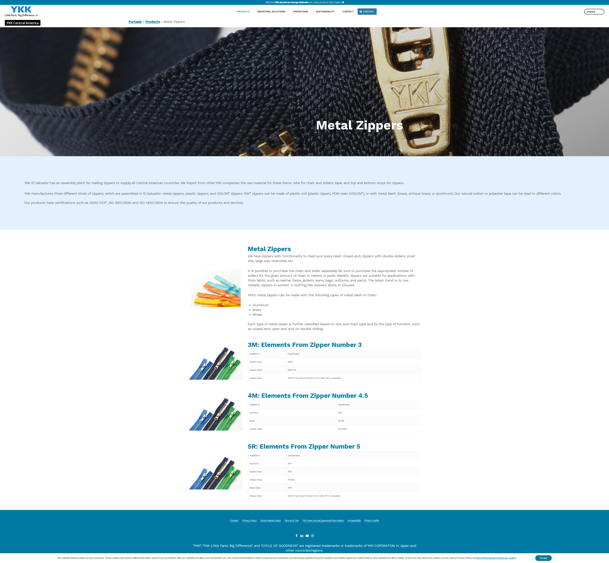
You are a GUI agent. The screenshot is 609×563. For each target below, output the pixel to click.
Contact (234, 520)
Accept (543, 558)
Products (152, 22)
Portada (134, 22)
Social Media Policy (270, 520)
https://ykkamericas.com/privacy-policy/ (495, 558)
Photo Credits (371, 520)
